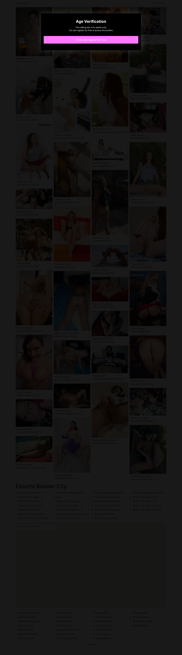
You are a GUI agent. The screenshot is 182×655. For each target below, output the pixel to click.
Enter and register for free (91, 39)
